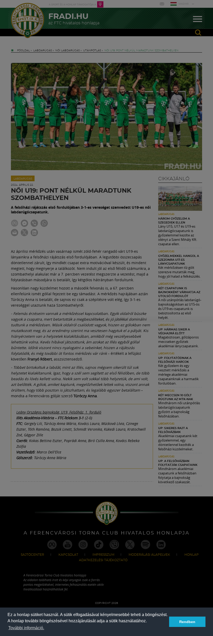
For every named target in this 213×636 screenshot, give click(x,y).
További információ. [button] (26, 628)
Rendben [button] (187, 622)
